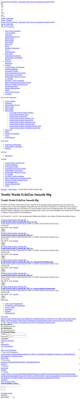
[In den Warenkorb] (3, 230)
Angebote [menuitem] (4, 380)
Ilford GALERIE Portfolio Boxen (16, 84)
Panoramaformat (42, 320)
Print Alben (9, 54)
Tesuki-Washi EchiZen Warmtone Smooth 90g (24, 128)
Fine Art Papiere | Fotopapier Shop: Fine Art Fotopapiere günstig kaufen (31, 322)
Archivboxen (49, 319)
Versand (15, 227)
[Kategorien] (2, 4)
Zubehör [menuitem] (4, 370)
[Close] (12, 328)
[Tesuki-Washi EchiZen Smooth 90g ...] (14, 220)
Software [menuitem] (4, 364)
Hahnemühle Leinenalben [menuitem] (25, 362)
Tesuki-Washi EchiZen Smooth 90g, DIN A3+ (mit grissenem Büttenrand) (27, 262)
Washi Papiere (22, 320)
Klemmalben (32, 320)
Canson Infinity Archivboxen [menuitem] (10, 374)
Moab (7, 46)
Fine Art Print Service (12, 92)
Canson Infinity (10, 33)
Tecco (7, 50)
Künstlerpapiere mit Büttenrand (21, 319)
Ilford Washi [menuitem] (54, 354)
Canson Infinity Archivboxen (14, 67)
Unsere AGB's (10, 307)
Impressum (8, 309)
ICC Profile (9, 79)
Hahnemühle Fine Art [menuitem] (25, 354)
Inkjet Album (67, 319)
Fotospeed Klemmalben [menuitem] (9, 362)
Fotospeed (8, 35)
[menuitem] (42, 41)
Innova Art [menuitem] (61, 354)
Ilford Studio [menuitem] (45, 354)
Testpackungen (10, 52)
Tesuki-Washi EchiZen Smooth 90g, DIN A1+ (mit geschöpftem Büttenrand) (28, 288)
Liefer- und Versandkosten (14, 303)
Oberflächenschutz (11, 86)
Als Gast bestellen (7, 346)
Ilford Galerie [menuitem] (36, 354)
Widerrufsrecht (10, 313)
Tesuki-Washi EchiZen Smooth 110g (21, 118)
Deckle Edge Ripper (66, 320)
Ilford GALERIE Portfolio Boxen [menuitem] (17, 378)
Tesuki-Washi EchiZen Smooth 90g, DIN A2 (16, 275)
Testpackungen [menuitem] (18, 356)
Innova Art (8, 44)
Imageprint (8, 63)
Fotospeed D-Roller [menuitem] (39, 374)
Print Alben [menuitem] (4, 358)
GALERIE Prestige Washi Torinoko (21, 112)
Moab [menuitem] (67, 354)
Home (3, 20)
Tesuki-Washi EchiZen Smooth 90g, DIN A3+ (17, 248)
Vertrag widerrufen (7, 18)
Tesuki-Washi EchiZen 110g (18, 114)
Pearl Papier (59, 319)
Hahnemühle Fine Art (12, 37)
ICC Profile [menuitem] (34, 376)
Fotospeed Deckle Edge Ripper (15, 73)
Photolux (8, 59)
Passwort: (4, 336)
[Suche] (2, 10)
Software (8, 61)
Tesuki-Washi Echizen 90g (18, 116)
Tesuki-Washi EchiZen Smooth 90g (21, 120)
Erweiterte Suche (6, 393)
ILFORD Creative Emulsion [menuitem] (47, 376)
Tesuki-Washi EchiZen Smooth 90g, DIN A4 (16, 235)
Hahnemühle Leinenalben (13, 58)
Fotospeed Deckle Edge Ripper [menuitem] (56, 374)
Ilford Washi (9, 42)
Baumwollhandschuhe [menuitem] (48, 378)
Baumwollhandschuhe (12, 88)
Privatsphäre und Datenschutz (15, 305)
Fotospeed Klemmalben (13, 56)
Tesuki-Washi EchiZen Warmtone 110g (22, 122)
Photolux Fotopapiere (12, 48)
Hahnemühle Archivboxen (14, 75)
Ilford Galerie (9, 38)
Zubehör (8, 65)
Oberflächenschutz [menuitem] (34, 378)
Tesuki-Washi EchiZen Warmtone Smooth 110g (25, 126)
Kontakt (9, 20)
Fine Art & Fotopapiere (13, 31)
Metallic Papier (6, 319)
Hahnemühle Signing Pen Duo (15, 77)
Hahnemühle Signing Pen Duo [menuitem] (20, 376)
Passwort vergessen (7, 341)
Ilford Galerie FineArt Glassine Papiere (18, 82)
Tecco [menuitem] (11, 356)
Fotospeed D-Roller (11, 71)
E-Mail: (3, 334)
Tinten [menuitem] (58, 378)
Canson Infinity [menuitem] (6, 354)
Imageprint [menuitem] (4, 368)
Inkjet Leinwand (53, 320)
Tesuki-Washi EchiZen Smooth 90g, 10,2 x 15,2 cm (19, 222)
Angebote (8, 94)
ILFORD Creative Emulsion (14, 80)
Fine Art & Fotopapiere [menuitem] (8, 350)
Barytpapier (13, 320)
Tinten (7, 90)
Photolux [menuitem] (37, 362)
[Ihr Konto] (2, 7)
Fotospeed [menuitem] (14, 354)
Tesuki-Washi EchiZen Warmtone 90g (22, 124)
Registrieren (5, 344)
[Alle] (3, 388)
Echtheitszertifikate (11, 69)
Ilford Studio (9, 40)
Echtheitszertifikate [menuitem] (26, 374)
